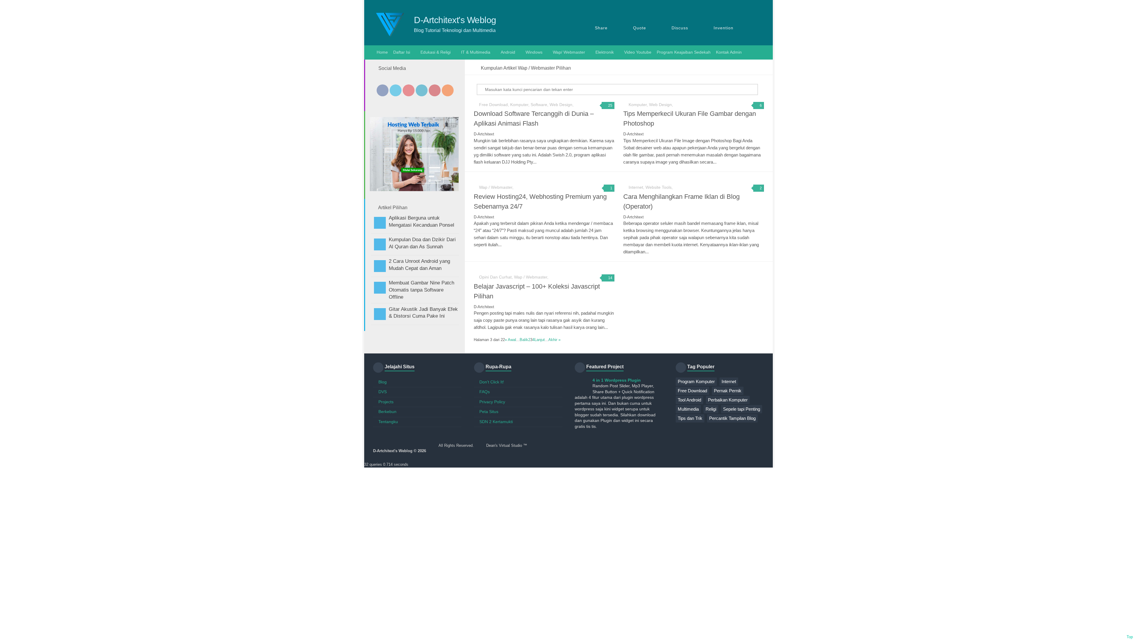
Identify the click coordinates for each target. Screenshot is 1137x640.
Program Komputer (696, 381)
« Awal (510, 339)
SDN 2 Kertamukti (496, 421)
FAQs (484, 391)
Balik (524, 339)
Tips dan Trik (690, 418)
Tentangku (388, 421)
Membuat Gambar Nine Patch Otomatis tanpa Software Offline (421, 290)
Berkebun (387, 411)
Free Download (692, 390)
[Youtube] (409, 90)
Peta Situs (488, 411)
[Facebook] (382, 90)
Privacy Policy (492, 401)
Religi (711, 409)
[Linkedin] (422, 90)
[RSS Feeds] (448, 90)
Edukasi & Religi (435, 52)
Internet (729, 381)
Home (381, 52)
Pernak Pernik (727, 390)
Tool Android (689, 399)
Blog (382, 382)
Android (508, 52)
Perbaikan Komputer (728, 399)
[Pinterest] (435, 90)
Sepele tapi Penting (741, 409)
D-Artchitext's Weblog (455, 20)
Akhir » (554, 339)
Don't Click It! (491, 382)
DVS (382, 391)
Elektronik (604, 52)
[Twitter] (396, 90)
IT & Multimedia (475, 52)
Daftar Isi (401, 52)
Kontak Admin (729, 52)
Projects (386, 401)
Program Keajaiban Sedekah (684, 52)
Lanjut (539, 339)
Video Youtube (637, 52)
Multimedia (688, 409)
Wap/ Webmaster (569, 52)
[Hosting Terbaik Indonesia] (414, 189)
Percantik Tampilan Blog (732, 418)
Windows (534, 52)
